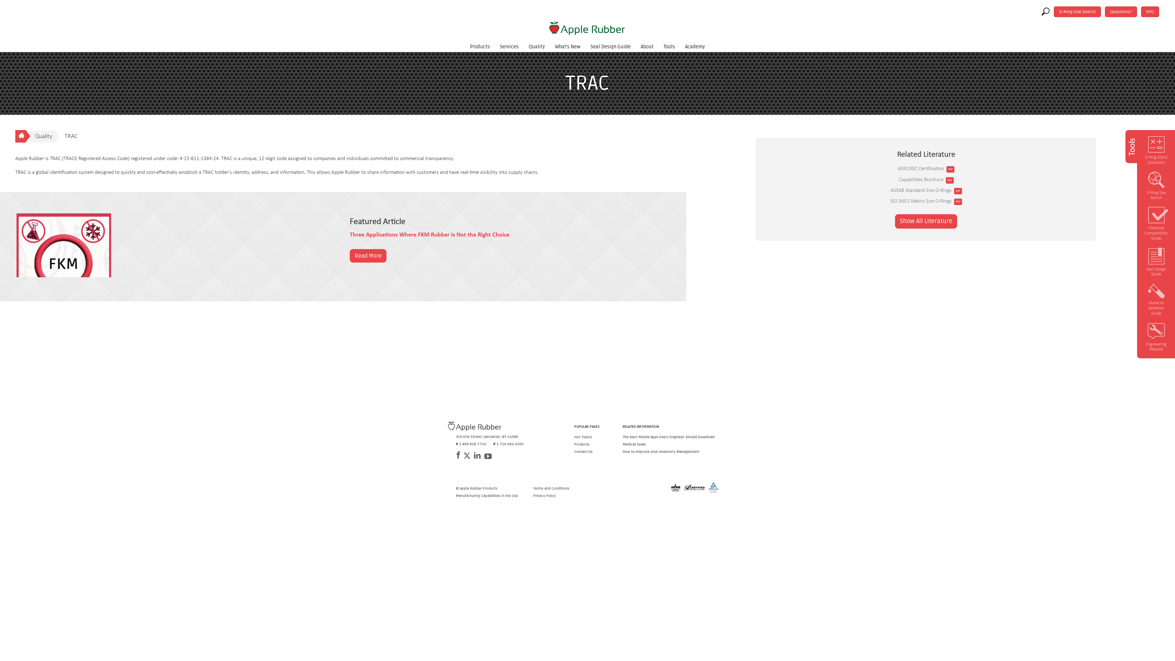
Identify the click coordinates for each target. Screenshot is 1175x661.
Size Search (1077, 11)
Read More (368, 255)
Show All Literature (926, 221)
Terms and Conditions (551, 489)
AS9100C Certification (921, 168)
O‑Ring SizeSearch (1156, 195)
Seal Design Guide (611, 47)
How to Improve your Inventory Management (661, 452)
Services (509, 47)
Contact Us (583, 452)
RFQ (1150, 11)
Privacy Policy (544, 496)
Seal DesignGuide (1156, 272)
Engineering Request (1156, 347)
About (647, 47)
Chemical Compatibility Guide (1156, 233)
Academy (695, 47)
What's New (567, 47)
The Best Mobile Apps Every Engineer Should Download (668, 437)
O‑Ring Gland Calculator (1156, 160)
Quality (537, 47)
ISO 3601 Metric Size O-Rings (921, 201)
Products (480, 47)
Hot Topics (583, 437)
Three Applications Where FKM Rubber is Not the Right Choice (429, 235)
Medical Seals (634, 444)
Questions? (1121, 11)
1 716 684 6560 (510, 444)
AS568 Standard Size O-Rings (921, 190)
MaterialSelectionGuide (1156, 308)
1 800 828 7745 (473, 444)
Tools (669, 47)
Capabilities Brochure (921, 179)
